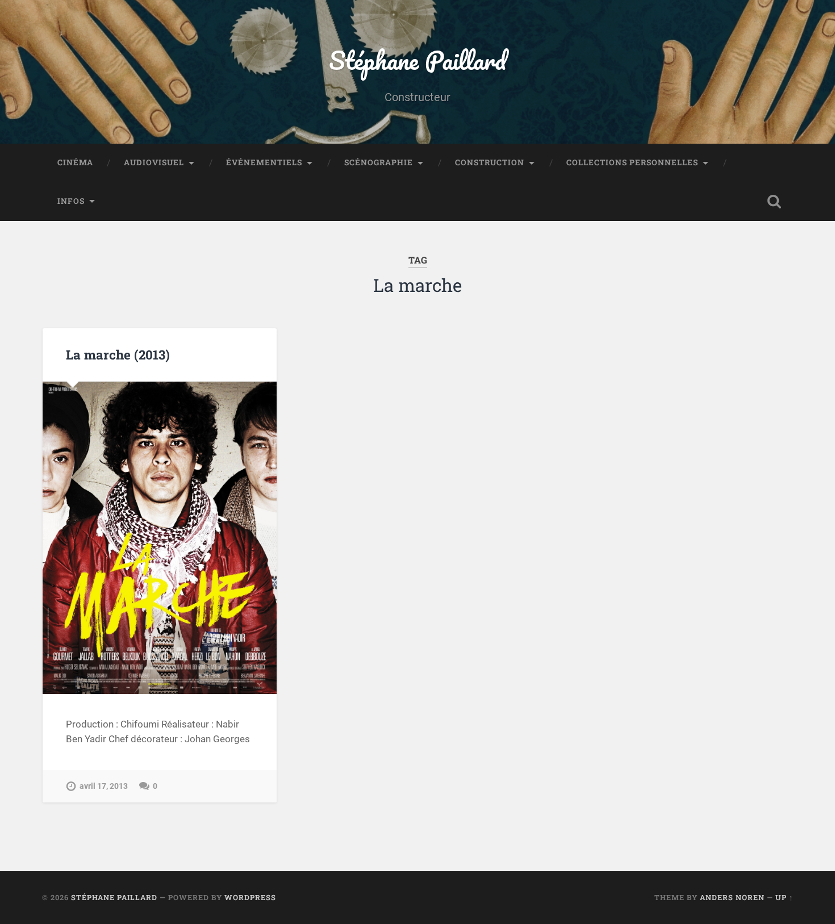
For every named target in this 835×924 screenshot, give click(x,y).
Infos (71, 201)
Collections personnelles (632, 162)
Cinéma (75, 162)
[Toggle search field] (774, 201)
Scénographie (378, 162)
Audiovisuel (154, 162)
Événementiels (264, 162)
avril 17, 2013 (104, 786)
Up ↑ (784, 897)
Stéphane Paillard (417, 60)
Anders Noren (732, 897)
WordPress (250, 897)
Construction (489, 162)
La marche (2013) (118, 354)
